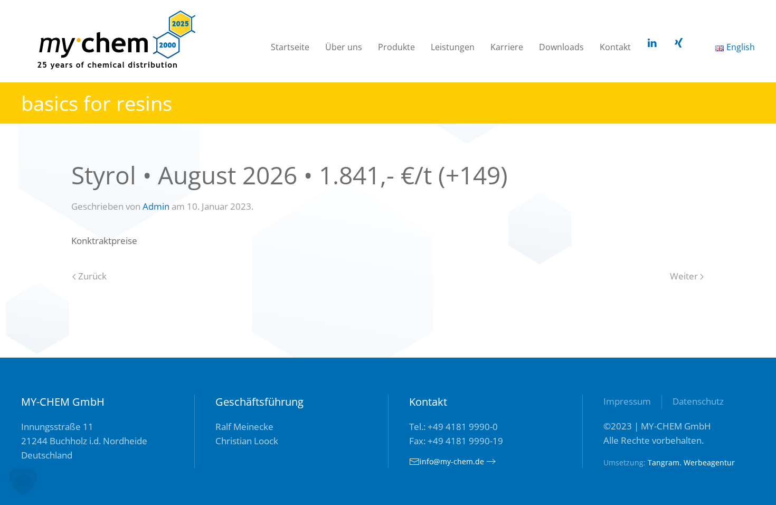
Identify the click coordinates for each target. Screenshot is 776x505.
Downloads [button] (561, 47)
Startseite (290, 47)
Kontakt (615, 47)
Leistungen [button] (453, 47)
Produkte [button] (396, 47)
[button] (23, 482)
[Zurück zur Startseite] (116, 42)
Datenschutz (698, 401)
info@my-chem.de (452, 461)
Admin (156, 206)
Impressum (627, 401)
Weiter (685, 276)
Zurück (91, 276)
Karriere (506, 47)
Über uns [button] (343, 47)
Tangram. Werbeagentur (691, 462)
